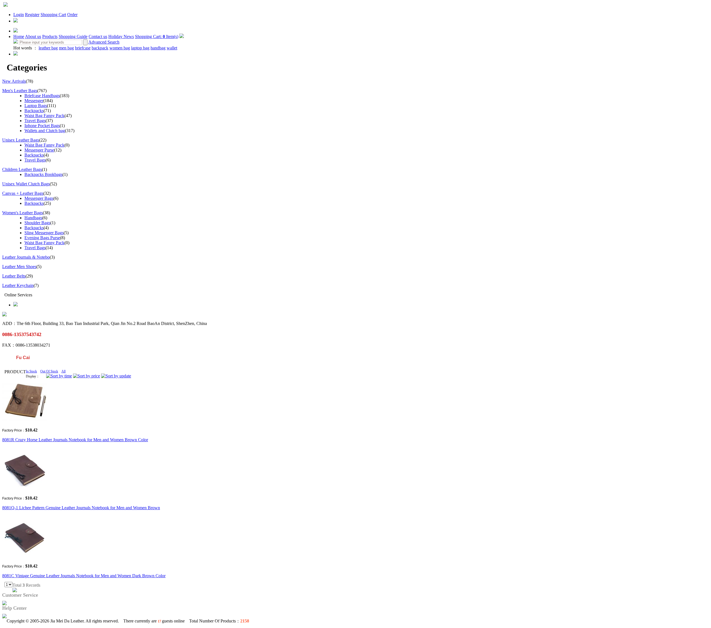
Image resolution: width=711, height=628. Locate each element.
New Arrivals (14, 81)
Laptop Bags (35, 105)
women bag (119, 48)
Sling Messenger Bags (44, 232)
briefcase (83, 48)
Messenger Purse (39, 150)
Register (32, 14)
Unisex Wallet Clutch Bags (26, 183)
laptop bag (140, 48)
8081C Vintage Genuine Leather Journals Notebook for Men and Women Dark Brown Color (84, 575)
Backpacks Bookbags (43, 174)
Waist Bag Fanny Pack (44, 115)
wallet (172, 48)
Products (49, 36)
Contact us (98, 36)
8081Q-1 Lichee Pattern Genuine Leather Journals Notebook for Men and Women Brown (81, 507)
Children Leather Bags (22, 169)
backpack (100, 48)
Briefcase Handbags (42, 95)
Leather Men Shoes (19, 266)
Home (18, 36)
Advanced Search (103, 42)
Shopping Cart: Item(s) (156, 36)
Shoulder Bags (37, 222)
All (63, 371)
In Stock (31, 371)
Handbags (33, 217)
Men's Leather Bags (19, 90)
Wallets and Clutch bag (44, 130)
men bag (66, 48)
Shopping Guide (73, 36)
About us (33, 36)
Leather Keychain (18, 285)
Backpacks (34, 110)
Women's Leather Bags (22, 212)
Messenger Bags (38, 198)
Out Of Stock (49, 371)
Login (18, 14)
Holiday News (121, 36)
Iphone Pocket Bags (42, 125)
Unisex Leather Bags (20, 140)
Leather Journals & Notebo (26, 257)
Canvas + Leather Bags (22, 193)
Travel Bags (35, 120)
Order (72, 14)
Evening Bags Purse (42, 237)
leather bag (48, 48)
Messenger (33, 100)
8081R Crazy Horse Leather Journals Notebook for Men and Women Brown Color (75, 439)
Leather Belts (14, 276)
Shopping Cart (53, 14)
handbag (158, 48)
